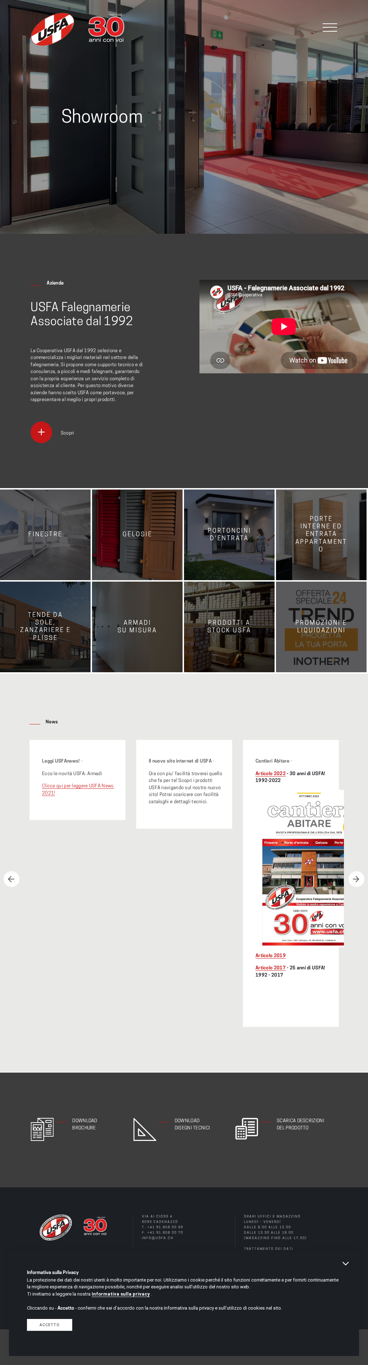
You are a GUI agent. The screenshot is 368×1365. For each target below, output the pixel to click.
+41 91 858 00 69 (165, 1227)
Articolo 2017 (271, 968)
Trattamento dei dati (268, 1249)
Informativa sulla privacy (121, 1294)
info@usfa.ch (158, 1238)
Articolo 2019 (271, 956)
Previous (11, 879)
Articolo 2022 (271, 774)
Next (356, 879)
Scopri (67, 433)
